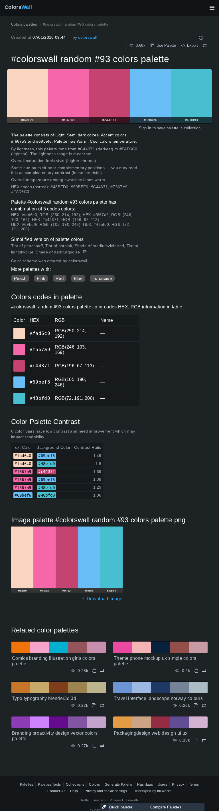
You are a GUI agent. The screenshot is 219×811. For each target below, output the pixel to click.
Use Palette (165, 45)
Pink (41, 278)
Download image (104, 598)
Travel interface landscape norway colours (158, 698)
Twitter (85, 800)
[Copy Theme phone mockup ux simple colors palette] (196, 671)
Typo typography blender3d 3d (44, 698)
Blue (78, 278)
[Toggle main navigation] (211, 7)
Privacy (178, 785)
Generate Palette (118, 785)
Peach (20, 278)
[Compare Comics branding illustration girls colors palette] (102, 671)
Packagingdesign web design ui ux (150, 733)
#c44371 (19, 362)
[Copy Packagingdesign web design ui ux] (196, 740)
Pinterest (116, 800)
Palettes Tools (49, 785)
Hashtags (145, 785)
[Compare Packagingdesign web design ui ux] (204, 740)
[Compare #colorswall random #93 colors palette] (205, 45)
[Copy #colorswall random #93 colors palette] (85, 252)
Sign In (145, 128)
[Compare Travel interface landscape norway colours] (204, 705)
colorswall (87, 37)
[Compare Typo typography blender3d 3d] (102, 705)
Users (162, 785)
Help (74, 791)
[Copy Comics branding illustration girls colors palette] (94, 671)
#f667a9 (19, 345)
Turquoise (102, 278)
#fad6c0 (19, 329)
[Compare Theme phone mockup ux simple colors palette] (204, 671)
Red (60, 278)
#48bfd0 (19, 394)
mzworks (164, 791)
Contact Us (56, 791)
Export (191, 45)
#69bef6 (19, 378)
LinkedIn (132, 800)
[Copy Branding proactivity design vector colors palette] (94, 746)
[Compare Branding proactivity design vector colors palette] (102, 746)
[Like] (201, 38)
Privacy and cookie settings (106, 791)
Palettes (26, 785)
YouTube (100, 800)
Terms (194, 785)
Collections (75, 785)
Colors (18, 7)
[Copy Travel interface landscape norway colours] (196, 705)
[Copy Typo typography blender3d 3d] (94, 705)
